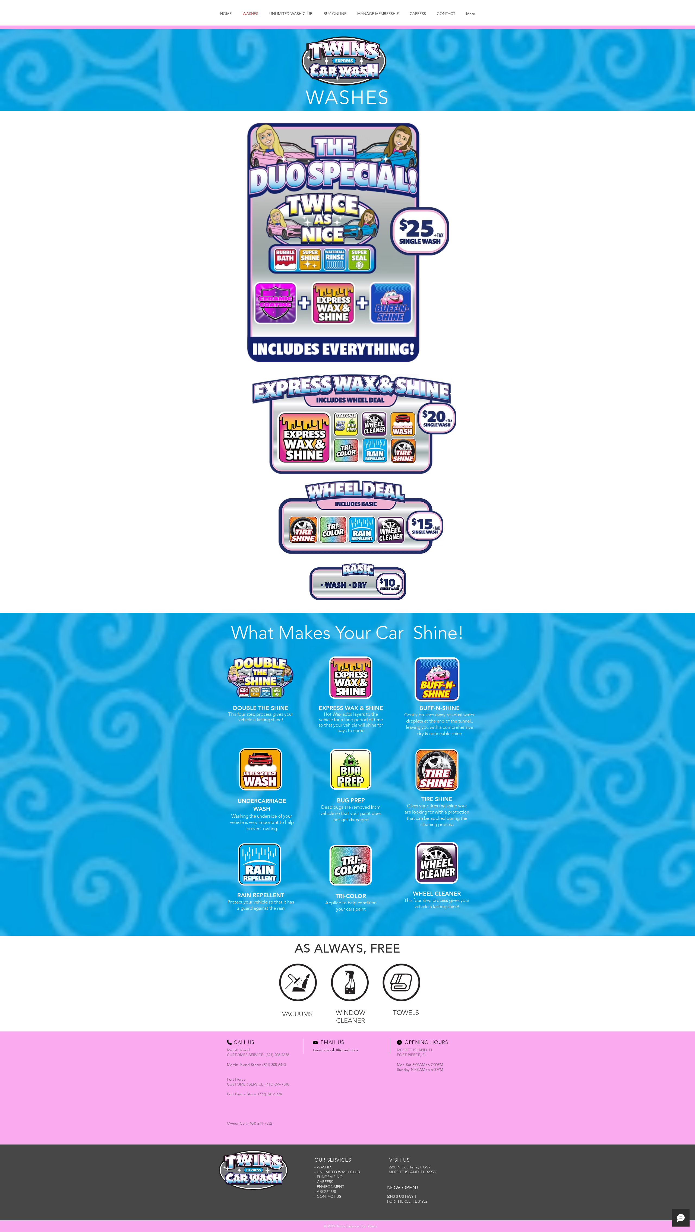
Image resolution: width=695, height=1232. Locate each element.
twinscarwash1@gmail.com (335, 1049)
